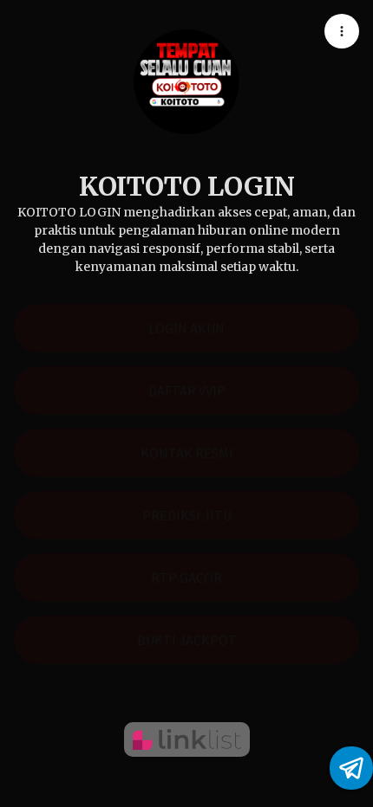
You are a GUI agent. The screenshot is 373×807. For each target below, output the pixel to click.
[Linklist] (187, 739)
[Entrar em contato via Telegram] (351, 768)
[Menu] (341, 31)
